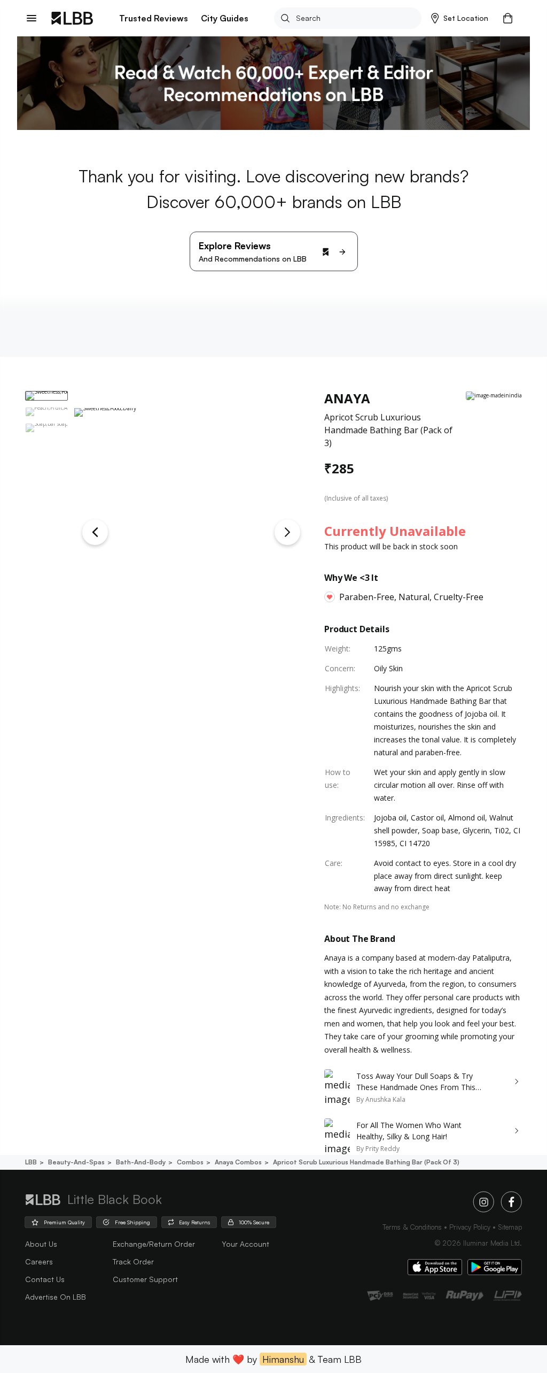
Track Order (133, 1261)
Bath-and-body (141, 1162)
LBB (31, 1162)
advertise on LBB (55, 1296)
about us (41, 1243)
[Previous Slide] (95, 532)
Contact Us (45, 1279)
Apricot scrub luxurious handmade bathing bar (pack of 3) (366, 1162)
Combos (190, 1162)
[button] (460, 18)
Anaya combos (238, 1162)
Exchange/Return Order (154, 1243)
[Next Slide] (287, 532)
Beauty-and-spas (76, 1162)
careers (39, 1261)
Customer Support (145, 1279)
